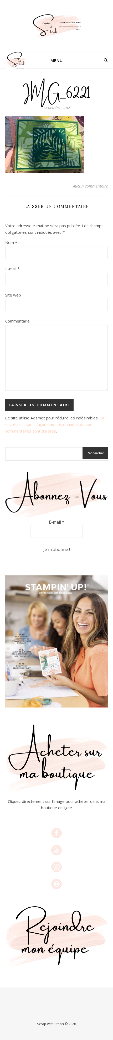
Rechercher (95, 453)
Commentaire (17, 321)
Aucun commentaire (90, 186)
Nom (11, 242)
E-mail (12, 268)
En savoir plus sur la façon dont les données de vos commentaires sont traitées (54, 424)
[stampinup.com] (56, 641)
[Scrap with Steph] (56, 26)
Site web (13, 295)
